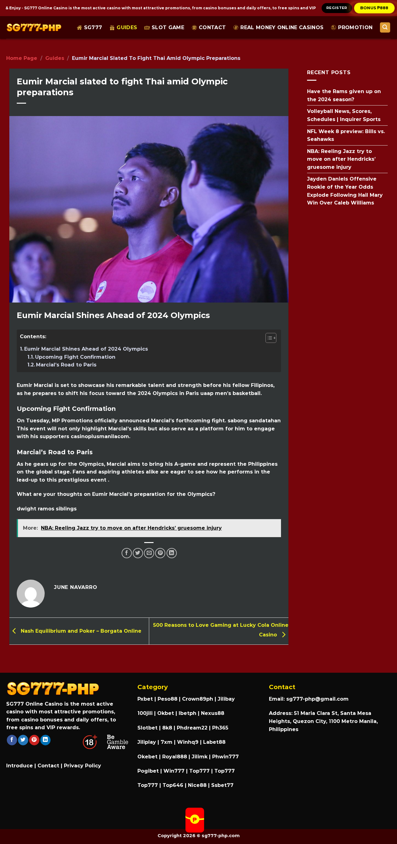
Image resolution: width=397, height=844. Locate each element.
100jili (145, 713)
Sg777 (93, 27)
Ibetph (187, 713)
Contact (212, 27)
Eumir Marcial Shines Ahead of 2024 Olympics (86, 349)
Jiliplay (146, 742)
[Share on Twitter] (138, 553)
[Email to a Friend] (149, 553)
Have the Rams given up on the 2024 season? (344, 95)
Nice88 (197, 785)
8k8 (167, 728)
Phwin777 (225, 757)
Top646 (173, 785)
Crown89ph (197, 699)
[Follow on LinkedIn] (45, 740)
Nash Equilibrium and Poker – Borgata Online (80, 631)
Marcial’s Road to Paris (66, 365)
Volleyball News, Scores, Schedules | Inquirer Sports (344, 115)
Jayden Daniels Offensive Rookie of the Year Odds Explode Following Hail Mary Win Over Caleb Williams (345, 191)
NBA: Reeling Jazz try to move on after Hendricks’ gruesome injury (341, 159)
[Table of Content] (270, 338)
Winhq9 (187, 742)
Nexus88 (212, 713)
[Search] (385, 27)
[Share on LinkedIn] (172, 553)
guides (127, 27)
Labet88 (214, 742)
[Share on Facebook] (127, 553)
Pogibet (148, 771)
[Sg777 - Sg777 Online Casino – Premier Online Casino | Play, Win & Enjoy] (34, 27)
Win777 (174, 771)
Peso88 (167, 699)
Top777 (199, 771)
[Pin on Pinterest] (160, 553)
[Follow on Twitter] (23, 740)
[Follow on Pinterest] (34, 740)
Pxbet (145, 699)
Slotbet (147, 728)
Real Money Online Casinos (281, 27)
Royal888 (174, 757)
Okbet (165, 713)
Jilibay (226, 699)
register (336, 8)
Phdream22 (192, 728)
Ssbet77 (222, 785)
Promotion (355, 27)
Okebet (148, 757)
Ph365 (220, 728)
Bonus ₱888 (374, 8)
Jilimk (199, 757)
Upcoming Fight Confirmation (75, 357)
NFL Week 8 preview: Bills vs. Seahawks (346, 135)
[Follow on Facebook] (12, 740)
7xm (166, 742)
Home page (21, 58)
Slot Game (168, 27)
